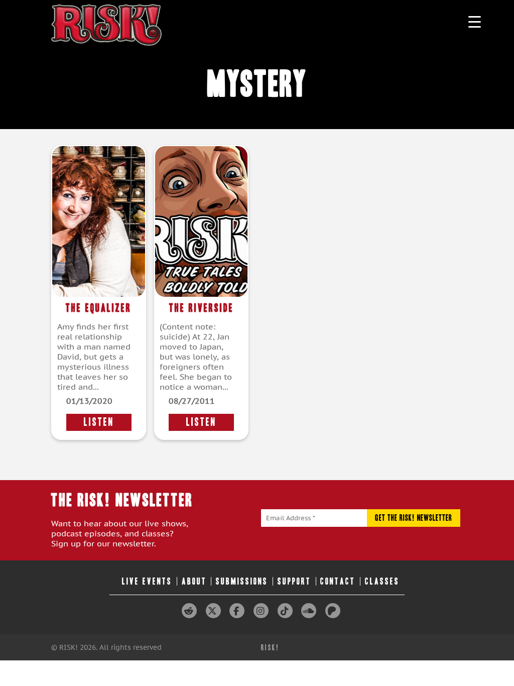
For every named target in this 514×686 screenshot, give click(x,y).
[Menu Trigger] (474, 21)
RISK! (270, 647)
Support (294, 581)
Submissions (242, 581)
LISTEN (99, 422)
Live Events (147, 581)
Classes (382, 581)
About (194, 581)
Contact (337, 581)
